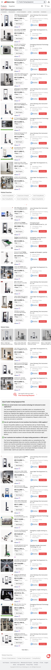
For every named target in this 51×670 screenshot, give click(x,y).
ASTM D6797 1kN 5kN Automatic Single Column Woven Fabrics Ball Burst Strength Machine (20, 378)
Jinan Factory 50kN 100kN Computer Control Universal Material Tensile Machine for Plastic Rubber (20, 472)
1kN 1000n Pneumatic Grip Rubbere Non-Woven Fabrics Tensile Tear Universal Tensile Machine (21, 349)
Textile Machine (43, 11)
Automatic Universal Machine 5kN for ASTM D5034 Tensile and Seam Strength (21, 457)
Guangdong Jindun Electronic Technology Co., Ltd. (38, 238)
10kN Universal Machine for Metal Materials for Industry (20, 223)
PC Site (41, 662)
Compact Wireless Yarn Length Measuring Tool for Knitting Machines (20, 590)
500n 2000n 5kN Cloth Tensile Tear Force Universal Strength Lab (20, 30)
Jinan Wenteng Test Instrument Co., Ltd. (38, 15)
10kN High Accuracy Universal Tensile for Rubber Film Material (21, 15)
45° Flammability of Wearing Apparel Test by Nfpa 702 (20, 119)
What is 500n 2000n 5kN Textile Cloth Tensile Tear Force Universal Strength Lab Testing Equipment (20, 343)
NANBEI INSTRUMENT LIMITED (38, 252)
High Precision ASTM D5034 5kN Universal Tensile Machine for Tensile (21, 364)
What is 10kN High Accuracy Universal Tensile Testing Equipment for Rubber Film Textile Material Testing (7, 343)
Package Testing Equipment (24, 658)
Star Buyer (36, 662)
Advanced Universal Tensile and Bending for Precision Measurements (20, 133)
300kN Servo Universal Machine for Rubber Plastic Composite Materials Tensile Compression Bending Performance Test (20, 634)
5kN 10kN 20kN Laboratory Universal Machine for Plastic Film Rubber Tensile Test (21, 208)
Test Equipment (4, 11)
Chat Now (35, 25)
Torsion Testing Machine (22, 199)
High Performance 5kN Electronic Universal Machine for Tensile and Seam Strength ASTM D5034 (20, 486)
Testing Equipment (12, 11)
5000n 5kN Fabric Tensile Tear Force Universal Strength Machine (20, 267)
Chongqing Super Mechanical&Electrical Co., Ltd (38, 223)
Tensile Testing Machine (8, 195)
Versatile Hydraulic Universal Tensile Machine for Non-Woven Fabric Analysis (21, 545)
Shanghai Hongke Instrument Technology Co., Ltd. (38, 546)
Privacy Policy (29, 664)
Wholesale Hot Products (26, 662)
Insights (46, 662)
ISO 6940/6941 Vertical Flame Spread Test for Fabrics (19, 148)
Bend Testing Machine (38, 195)
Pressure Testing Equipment (9, 658)
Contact (36, 664)
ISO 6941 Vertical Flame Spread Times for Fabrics (20, 45)
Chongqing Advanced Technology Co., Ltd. (39, 45)
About (14, 664)
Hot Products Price (14, 662)
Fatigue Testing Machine (37, 199)
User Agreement (21, 664)
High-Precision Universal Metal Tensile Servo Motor (20, 104)
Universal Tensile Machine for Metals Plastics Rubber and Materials (21, 252)
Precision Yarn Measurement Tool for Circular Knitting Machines (21, 531)
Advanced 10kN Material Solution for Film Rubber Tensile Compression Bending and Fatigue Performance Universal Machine (20, 575)
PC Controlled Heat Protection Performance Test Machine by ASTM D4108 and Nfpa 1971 (21, 516)
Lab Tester (29, 11)
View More (25, 650)
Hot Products (6, 662)
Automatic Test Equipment (21, 11)
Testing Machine (36, 658)
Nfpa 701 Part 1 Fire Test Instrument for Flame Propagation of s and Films (20, 605)
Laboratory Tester (36, 11)
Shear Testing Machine (7, 199)
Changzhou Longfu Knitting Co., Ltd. (38, 531)
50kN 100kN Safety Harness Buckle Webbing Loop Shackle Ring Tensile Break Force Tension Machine (21, 297)
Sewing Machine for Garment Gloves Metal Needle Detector (21, 238)
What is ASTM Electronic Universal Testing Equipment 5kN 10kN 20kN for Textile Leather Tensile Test (33, 343)
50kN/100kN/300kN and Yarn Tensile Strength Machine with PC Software (21, 619)
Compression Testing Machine (24, 195)
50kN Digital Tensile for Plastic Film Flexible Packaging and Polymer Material (21, 89)
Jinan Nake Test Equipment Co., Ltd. (39, 30)
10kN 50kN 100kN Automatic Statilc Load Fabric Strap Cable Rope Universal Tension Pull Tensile (21, 74)
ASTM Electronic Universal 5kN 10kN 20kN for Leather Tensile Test (20, 59)
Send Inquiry (19, 24)
